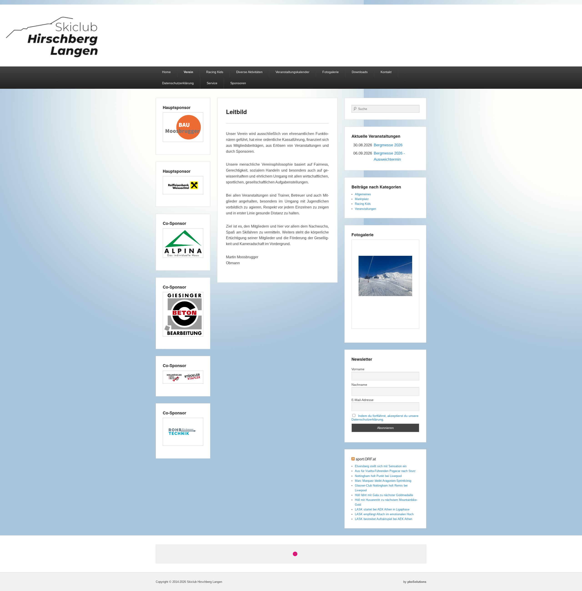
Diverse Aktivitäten (249, 72)
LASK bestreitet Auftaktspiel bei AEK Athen (383, 519)
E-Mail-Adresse (362, 400)
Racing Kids (214, 72)
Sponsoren (238, 83)
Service (212, 83)
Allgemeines (363, 194)
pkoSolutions (416, 581)
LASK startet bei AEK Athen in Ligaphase (382, 509)
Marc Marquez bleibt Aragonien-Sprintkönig (383, 480)
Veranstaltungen (365, 209)
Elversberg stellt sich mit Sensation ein (380, 466)
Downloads (360, 72)
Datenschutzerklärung (178, 83)
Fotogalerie (330, 72)
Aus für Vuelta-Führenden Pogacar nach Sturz (385, 471)
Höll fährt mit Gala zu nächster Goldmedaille (384, 495)
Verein (188, 72)
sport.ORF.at (366, 459)
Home (166, 72)
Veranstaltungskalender (292, 72)
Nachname (359, 384)
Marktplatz (362, 199)
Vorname (357, 369)
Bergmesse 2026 (388, 145)
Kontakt (386, 72)
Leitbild (236, 111)
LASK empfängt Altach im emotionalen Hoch (384, 514)
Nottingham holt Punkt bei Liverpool (378, 476)
